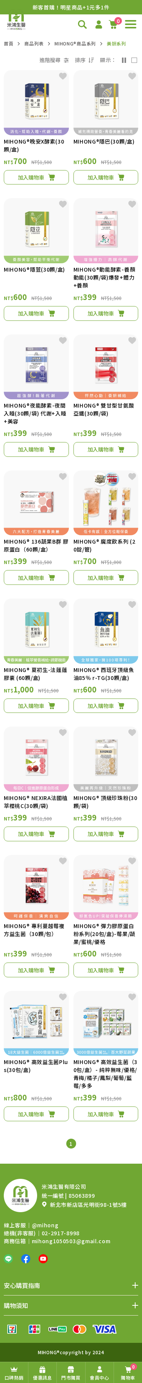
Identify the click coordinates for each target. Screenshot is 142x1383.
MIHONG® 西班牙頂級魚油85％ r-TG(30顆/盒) (103, 673)
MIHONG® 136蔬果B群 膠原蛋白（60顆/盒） (36, 545)
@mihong (45, 1225)
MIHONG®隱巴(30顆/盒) (104, 141)
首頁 (8, 43)
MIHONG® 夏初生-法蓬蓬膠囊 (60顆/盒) (35, 673)
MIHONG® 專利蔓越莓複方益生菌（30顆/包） (34, 930)
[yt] (43, 1258)
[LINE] (8, 1258)
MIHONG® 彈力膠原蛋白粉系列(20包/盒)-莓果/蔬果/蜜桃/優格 (104, 933)
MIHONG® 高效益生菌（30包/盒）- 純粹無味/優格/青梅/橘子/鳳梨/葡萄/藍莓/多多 (105, 1073)
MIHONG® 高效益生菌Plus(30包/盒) (36, 1066)
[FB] (25, 1258)
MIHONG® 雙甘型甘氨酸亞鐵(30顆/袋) (103, 409)
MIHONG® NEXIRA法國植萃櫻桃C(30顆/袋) (36, 801)
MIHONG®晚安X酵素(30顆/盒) (34, 145)
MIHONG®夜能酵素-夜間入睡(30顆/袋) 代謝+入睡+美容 (35, 413)
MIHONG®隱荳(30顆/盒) (34, 269)
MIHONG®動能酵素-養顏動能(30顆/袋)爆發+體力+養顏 (104, 277)
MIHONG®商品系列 (75, 43)
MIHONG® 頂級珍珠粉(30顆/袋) (105, 801)
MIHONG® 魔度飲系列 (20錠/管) (104, 545)
